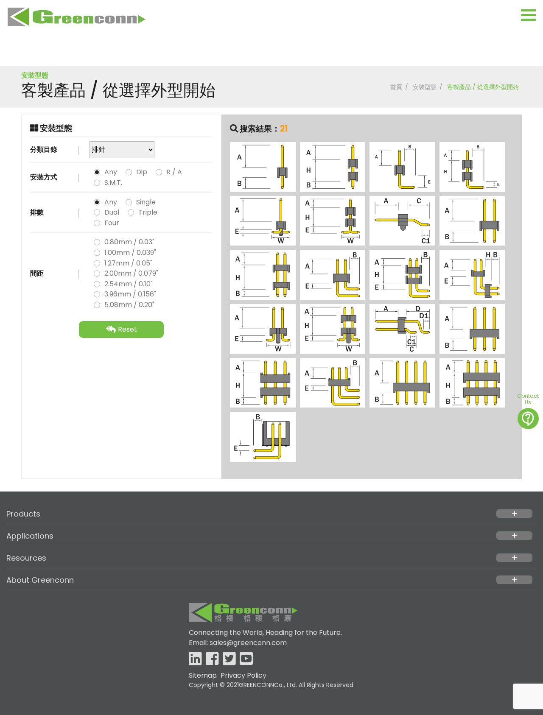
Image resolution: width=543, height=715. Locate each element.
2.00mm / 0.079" (131, 273)
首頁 (396, 87)
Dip (141, 172)
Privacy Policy (243, 675)
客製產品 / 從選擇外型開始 (483, 87)
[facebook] (212, 659)
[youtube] (246, 659)
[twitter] (229, 659)
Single (146, 202)
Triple (147, 212)
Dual (111, 212)
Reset (127, 329)
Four (111, 223)
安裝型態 (425, 87)
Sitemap (203, 675)
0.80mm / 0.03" (129, 242)
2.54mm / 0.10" (128, 284)
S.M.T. (113, 182)
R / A (174, 172)
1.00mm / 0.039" (130, 252)
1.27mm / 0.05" (128, 263)
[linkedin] (195, 659)
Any (110, 172)
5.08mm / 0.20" (129, 305)
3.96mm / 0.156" (130, 294)
